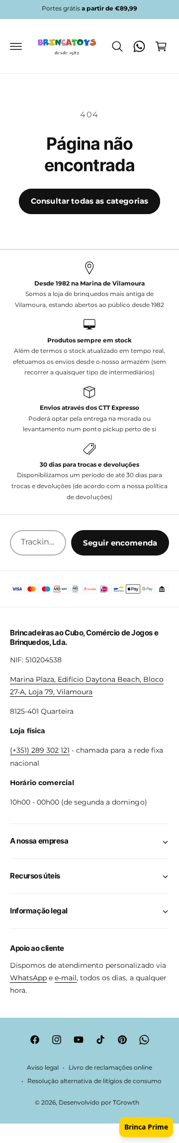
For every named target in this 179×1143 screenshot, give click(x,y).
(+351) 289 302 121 (40, 750)
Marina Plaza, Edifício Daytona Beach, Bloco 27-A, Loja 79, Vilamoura (87, 685)
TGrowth (126, 1102)
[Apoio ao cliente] (139, 46)
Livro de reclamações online (110, 1067)
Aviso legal (43, 1067)
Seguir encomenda (120, 543)
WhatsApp (28, 977)
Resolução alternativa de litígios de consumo (94, 1081)
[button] (16, 46)
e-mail (66, 977)
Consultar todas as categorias (89, 201)
